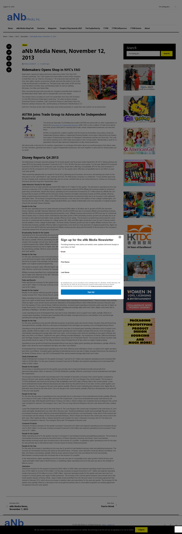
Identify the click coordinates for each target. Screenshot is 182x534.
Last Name (65, 272)
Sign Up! (91, 292)
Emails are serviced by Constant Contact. (101, 286)
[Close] (120, 237)
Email (63, 251)
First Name (65, 262)
